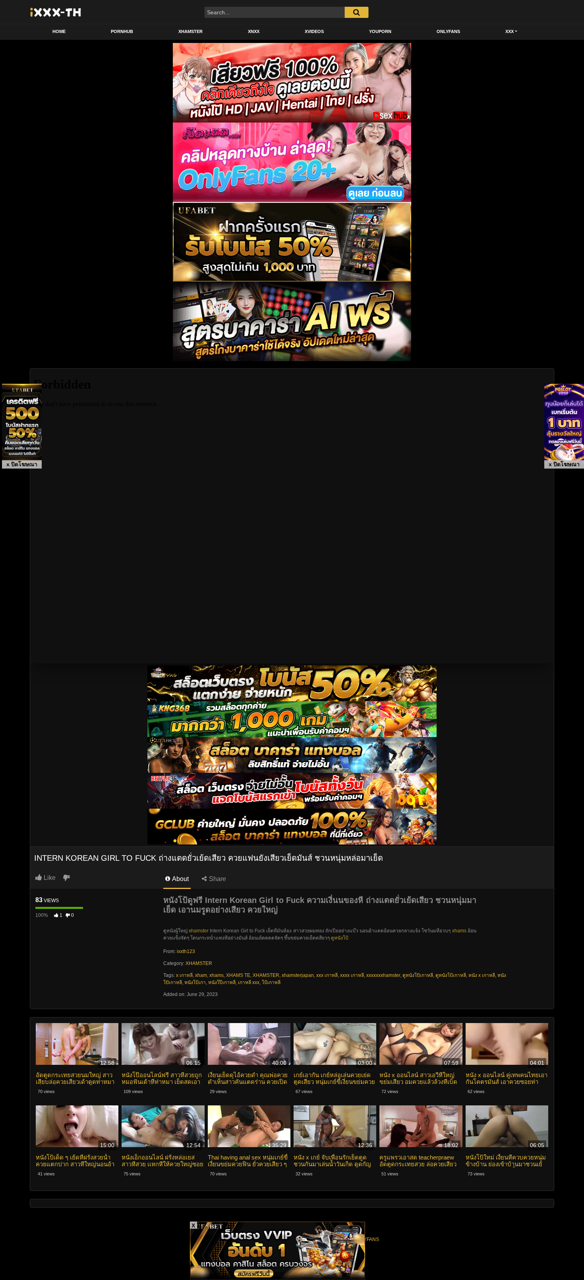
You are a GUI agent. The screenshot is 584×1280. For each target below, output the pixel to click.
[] (356, 12)
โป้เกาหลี (271, 982)
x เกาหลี (184, 975)
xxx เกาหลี (327, 975)
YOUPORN (380, 31)
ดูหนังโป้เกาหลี (450, 975)
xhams (459, 931)
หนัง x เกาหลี (481, 975)
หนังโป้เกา (195, 982)
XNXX (253, 31)
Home (59, 31)
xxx (509, 31)
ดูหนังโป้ (339, 938)
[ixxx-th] (56, 12)
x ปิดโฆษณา (21, 464)
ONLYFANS (448, 31)
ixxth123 (186, 951)
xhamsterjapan (298, 975)
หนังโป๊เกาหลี (222, 982)
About (180, 878)
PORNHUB (122, 31)
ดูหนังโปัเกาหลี (417, 975)
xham (201, 975)
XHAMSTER (190, 31)
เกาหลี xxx (248, 982)
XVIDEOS (314, 31)
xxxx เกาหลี (352, 975)
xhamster (199, 931)
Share (216, 878)
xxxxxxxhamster (383, 975)
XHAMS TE (238, 975)
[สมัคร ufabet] (292, 719)
